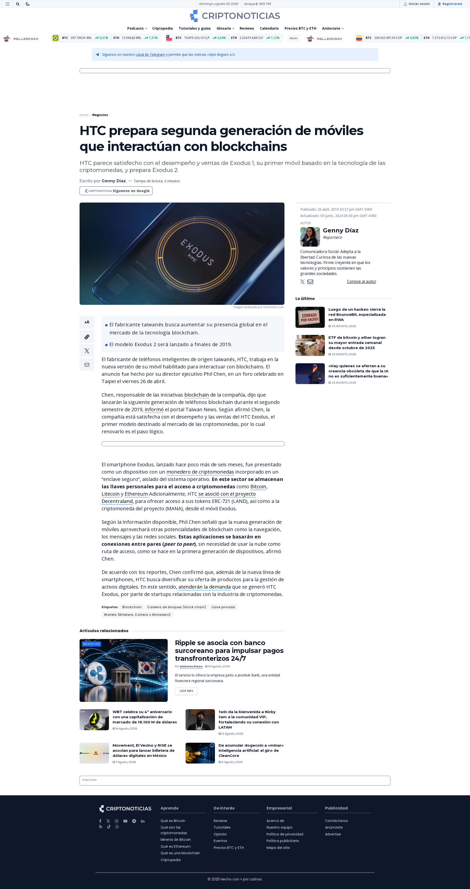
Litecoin (111, 493)
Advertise (333, 834)
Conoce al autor (361, 281)
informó (154, 409)
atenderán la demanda (204, 586)
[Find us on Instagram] (116, 821)
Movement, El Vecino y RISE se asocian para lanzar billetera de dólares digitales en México (144, 750)
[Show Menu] (8, 4)
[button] (87, 343)
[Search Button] (18, 4)
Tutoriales (222, 827)
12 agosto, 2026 (232, 734)
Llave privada (223, 607)
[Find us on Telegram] (134, 821)
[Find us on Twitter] (108, 821)
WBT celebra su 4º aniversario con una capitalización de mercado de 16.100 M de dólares (145, 716)
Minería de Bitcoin (176, 839)
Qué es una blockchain (180, 853)
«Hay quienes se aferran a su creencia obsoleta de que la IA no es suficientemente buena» (358, 371)
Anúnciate (331, 28)
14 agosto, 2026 (126, 728)
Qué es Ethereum (176, 846)
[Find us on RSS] (100, 827)
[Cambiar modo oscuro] (28, 4)
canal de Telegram (150, 54)
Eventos (220, 840)
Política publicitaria (283, 840)
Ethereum (137, 493)
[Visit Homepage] (235, 15)
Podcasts (135, 28)
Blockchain (132, 607)
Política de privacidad (285, 834)
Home (84, 115)
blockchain (196, 394)
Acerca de (275, 820)
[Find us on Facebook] (100, 821)
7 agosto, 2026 (125, 762)
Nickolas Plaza (191, 666)
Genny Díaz (114, 181)
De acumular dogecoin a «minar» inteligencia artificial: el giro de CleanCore (251, 750)
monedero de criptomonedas (200, 471)
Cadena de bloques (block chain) (176, 607)
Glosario (224, 28)
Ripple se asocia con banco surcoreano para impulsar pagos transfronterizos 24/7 (229, 650)
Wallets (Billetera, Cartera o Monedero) (137, 615)
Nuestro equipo (280, 827)
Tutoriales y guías (195, 28)
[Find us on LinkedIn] (142, 821)
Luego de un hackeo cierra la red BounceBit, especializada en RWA (357, 314)
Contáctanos (336, 820)
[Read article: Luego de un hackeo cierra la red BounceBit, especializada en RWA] (310, 317)
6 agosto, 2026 (232, 762)
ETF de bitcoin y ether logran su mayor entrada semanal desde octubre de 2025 (357, 342)
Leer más (189, 690)
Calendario (269, 28)
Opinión (220, 834)
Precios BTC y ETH (300, 28)
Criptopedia (162, 28)
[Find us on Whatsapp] (117, 827)
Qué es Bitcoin (173, 820)
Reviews (247, 28)
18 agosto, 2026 (218, 666)
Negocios (100, 115)
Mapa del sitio (278, 847)
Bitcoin (258, 486)
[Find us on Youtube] (125, 821)
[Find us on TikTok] (109, 827)
